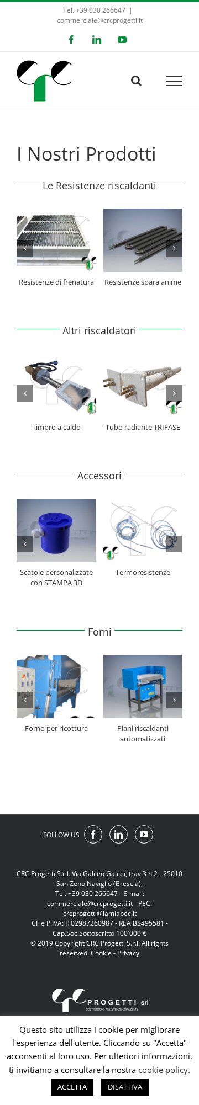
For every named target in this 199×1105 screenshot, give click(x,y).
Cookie (101, 953)
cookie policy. (164, 1069)
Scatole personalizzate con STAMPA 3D (56, 577)
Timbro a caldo (56, 427)
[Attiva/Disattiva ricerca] (136, 80)
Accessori (99, 475)
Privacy (128, 953)
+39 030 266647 (93, 893)
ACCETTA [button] (72, 1087)
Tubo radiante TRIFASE (143, 427)
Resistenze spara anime (142, 282)
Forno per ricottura (56, 728)
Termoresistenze (143, 572)
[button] (25, 248)
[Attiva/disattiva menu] (174, 81)
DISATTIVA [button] (125, 1087)
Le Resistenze (74, 185)
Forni (100, 631)
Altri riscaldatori (99, 330)
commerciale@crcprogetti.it (100, 20)
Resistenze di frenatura (56, 282)
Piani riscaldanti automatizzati (143, 733)
